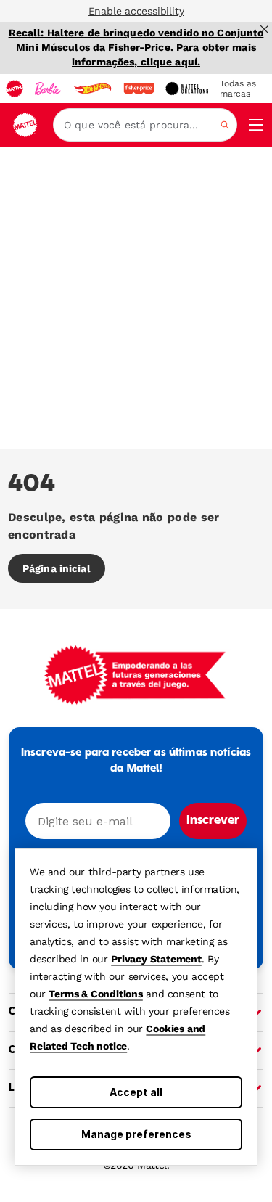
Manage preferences (136, 1134)
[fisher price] (139, 88)
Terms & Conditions (95, 993)
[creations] (187, 88)
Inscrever (212, 821)
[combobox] (145, 125)
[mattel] (14, 88)
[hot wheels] (92, 88)
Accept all (136, 1092)
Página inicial (56, 568)
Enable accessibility (136, 11)
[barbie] (48, 88)
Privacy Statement (156, 959)
